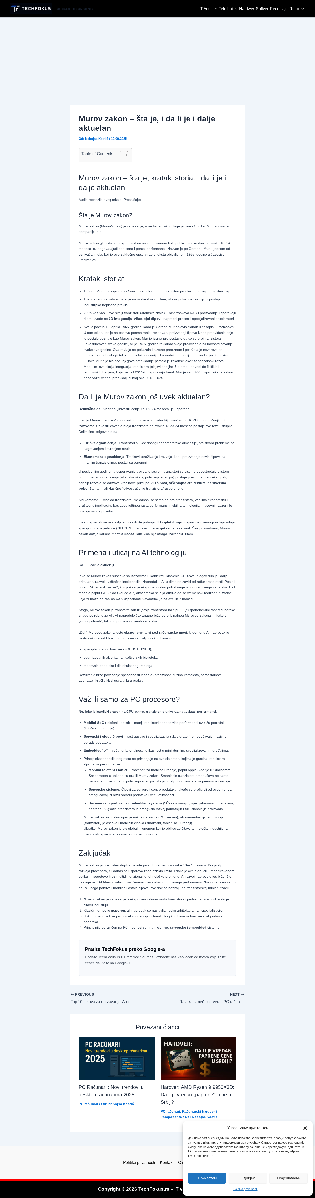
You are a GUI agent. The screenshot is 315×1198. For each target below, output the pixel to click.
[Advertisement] (157, 54)
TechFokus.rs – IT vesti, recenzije (74, 8)
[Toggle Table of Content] (121, 155)
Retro (294, 9)
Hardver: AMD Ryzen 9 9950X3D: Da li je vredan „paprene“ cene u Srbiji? (197, 1095)
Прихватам (207, 1178)
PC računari (88, 1104)
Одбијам (248, 1178)
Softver (262, 9)
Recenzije (279, 9)
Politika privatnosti (245, 1189)
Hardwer (246, 9)
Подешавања (288, 1178)
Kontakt (166, 1162)
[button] (305, 1128)
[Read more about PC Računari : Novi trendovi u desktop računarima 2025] (117, 1058)
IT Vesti (205, 9)
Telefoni (226, 9)
